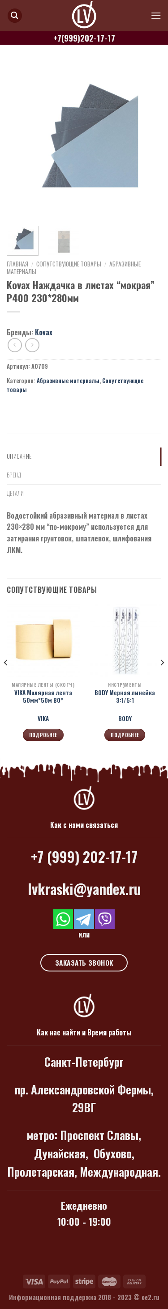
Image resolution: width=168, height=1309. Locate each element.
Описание (19, 456)
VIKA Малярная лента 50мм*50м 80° (43, 697)
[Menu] (156, 15)
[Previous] (21, 140)
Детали (15, 493)
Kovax (43, 332)
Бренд (14, 475)
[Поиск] (15, 15)
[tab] (84, 456)
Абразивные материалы (68, 380)
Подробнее (43, 735)
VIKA (43, 719)
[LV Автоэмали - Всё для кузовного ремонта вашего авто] (84, 15)
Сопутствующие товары (68, 263)
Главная (17, 263)
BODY (125, 719)
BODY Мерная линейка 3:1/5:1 (125, 697)
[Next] (147, 140)
